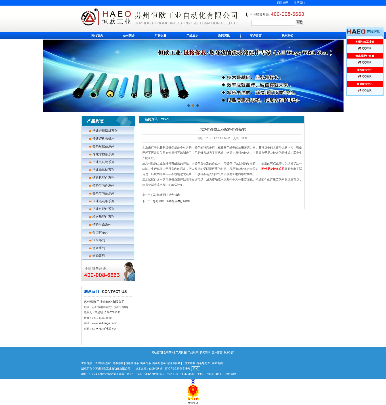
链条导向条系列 (103, 193)
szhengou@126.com (104, 328)
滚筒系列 (98, 240)
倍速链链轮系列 (103, 162)
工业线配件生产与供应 (166, 194)
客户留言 (256, 35)
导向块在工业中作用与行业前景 (172, 201)
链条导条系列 (101, 224)
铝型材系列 (100, 232)
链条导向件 (203, 363)
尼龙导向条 (173, 363)
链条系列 (98, 248)
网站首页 (97, 35)
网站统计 (193, 403)
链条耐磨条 (159, 363)
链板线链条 (132, 363)
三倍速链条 (188, 363)
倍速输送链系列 (103, 170)
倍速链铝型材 (103, 363)
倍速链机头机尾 (103, 138)
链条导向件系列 (103, 185)
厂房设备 (160, 35)
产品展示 (192, 35)
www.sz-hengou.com (104, 323)
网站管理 (282, 2)
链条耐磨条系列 (103, 146)
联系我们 (299, 2)
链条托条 (145, 363)
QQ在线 (366, 48)
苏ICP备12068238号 (177, 368)
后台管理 (230, 374)
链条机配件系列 (103, 177)
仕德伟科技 (155, 368)
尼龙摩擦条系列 (103, 154)
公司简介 (129, 35)
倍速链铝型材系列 (104, 130)
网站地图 (217, 363)
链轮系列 (98, 256)
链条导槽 (118, 363)
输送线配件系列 (103, 216)
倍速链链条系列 (103, 201)
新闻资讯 (224, 35)
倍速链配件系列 (103, 209)
